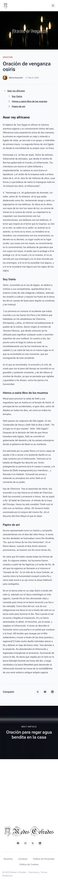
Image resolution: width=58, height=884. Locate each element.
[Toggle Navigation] (53, 5)
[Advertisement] (29, 789)
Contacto (22, 859)
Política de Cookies (29, 864)
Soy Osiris (17, 96)
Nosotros (8, 859)
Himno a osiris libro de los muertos (29, 101)
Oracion (8, 57)
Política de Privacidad (43, 859)
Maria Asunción (16, 78)
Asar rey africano (16, 90)
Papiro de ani (18, 106)
